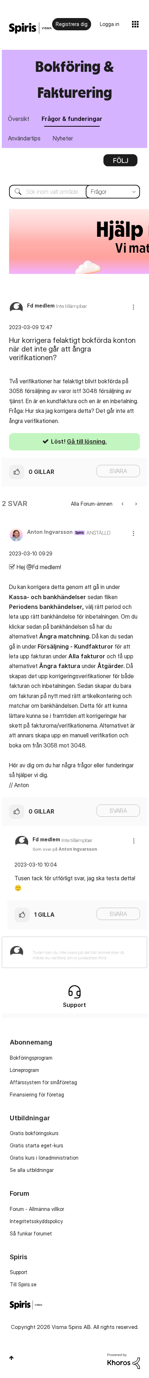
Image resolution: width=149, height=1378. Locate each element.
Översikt (18, 118)
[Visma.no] (30, 28)
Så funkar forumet (31, 1233)
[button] (133, 307)
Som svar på (65, 849)
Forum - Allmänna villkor (37, 1209)
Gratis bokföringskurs (34, 1133)
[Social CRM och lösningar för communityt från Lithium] (123, 1360)
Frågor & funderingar (72, 118)
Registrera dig (72, 24)
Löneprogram (24, 1070)
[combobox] (74, 192)
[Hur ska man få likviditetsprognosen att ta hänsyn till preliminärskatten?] (135, 503)
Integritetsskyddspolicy (36, 1221)
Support (18, 1272)
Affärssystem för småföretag (43, 1082)
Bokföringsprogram (31, 1058)
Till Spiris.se (23, 1284)
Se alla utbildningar (32, 1170)
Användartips (24, 138)
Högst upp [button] (11, 1357)
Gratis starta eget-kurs (36, 1145)
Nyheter (63, 138)
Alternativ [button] (120, 163)
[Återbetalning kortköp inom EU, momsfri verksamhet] (123, 503)
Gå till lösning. (87, 441)
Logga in (109, 24)
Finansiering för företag (37, 1094)
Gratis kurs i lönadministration (44, 1158)
